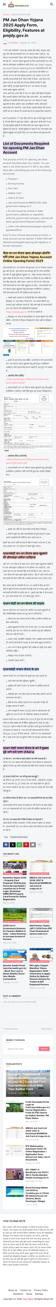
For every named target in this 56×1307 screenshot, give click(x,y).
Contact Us (25, 1290)
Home (6, 14)
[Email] (33, 844)
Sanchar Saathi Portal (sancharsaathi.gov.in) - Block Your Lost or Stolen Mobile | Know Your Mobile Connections (14, 972)
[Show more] (40, 844)
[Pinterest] (26, 844)
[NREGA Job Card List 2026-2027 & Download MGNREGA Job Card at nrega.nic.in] (15, 1132)
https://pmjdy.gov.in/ (16, 311)
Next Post (46, 1029)
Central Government (21, 14)
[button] (4, 4)
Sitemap (39, 1294)
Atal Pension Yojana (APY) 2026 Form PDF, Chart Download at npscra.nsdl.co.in (41, 929)
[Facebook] (6, 844)
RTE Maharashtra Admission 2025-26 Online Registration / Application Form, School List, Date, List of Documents (38, 1153)
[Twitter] (13, 844)
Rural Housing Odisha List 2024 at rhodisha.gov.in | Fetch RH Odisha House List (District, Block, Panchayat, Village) (37, 1194)
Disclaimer (18, 1294)
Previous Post (11, 1029)
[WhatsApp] (19, 844)
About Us (12, 1290)
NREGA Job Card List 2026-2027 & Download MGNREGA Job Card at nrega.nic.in (40, 883)
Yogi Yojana (28, 1299)
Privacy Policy (41, 1290)
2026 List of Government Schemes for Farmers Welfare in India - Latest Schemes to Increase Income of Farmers (14, 932)
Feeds (29, 1294)
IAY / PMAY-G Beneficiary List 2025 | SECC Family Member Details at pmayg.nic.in (37, 1173)
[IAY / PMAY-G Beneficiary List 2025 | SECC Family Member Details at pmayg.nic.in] (15, 1174)
